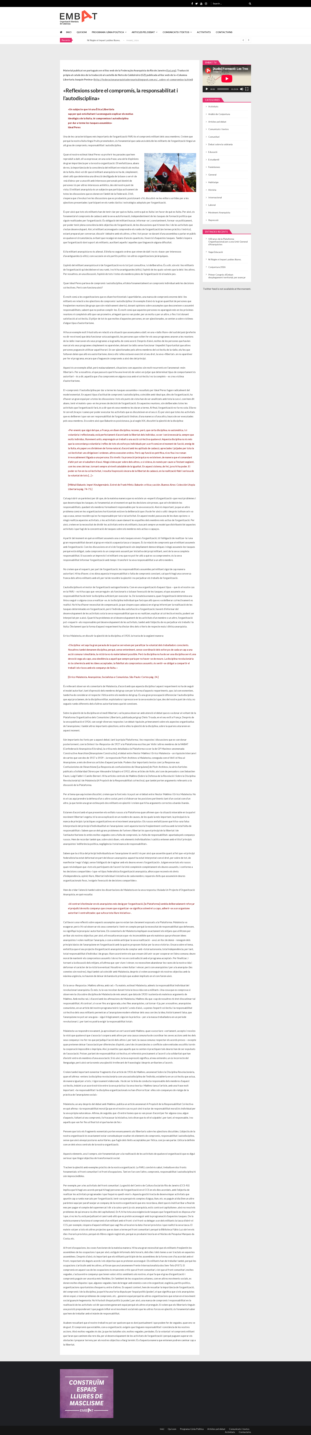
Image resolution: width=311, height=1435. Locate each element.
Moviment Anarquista (219, 212)
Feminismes (214, 167)
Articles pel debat (143, 32)
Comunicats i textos (176, 32)
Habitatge (213, 182)
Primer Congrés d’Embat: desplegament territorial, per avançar (227, 276)
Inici (68, 32)
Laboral (212, 204)
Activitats (204, 32)
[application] (227, 78)
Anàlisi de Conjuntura (219, 114)
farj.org (171, 70)
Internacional (215, 197)
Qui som (82, 32)
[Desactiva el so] (241, 89)
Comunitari (213, 136)
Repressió (213, 220)
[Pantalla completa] (246, 89)
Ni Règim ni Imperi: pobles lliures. (224, 259)
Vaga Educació (215, 252)
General (212, 174)
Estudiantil (213, 159)
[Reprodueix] (206, 89)
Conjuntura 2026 (95, 40)
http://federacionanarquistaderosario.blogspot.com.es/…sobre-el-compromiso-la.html (143, 79)
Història (212, 189)
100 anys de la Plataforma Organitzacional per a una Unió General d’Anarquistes (228, 241)
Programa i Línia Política (108, 32)
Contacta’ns (224, 32)
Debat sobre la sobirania (220, 144)
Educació (212, 152)
